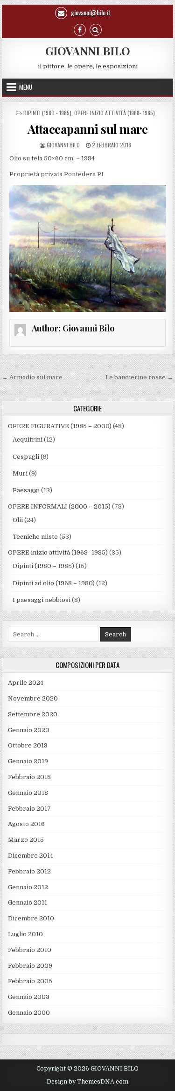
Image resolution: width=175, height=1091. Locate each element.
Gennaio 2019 (28, 761)
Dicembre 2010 (31, 918)
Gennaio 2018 (28, 792)
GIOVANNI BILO (87, 50)
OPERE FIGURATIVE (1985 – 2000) (60, 426)
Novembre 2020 (33, 698)
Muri (20, 473)
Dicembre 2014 (30, 855)
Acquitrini (27, 439)
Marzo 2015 (26, 839)
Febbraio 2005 (30, 981)
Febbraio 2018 (29, 777)
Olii (18, 519)
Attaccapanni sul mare (88, 129)
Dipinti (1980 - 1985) (47, 113)
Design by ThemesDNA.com (87, 1081)
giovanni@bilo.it (90, 12)
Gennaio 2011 (27, 902)
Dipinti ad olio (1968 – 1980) (54, 583)
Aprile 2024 (25, 682)
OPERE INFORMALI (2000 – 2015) (59, 506)
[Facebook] (80, 29)
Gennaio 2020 (28, 730)
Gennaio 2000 (29, 1012)
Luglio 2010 (25, 934)
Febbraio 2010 (29, 949)
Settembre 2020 (32, 714)
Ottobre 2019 (28, 745)
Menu (25, 87)
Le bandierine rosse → (139, 377)
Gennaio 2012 (28, 887)
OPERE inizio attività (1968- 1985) (114, 113)
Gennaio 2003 (28, 996)
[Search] (96, 29)
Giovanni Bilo (63, 145)
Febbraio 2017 (29, 808)
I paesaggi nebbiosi (41, 599)
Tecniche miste (35, 536)
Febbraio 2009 (30, 965)
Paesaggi (26, 490)
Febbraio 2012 (29, 871)
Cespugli (26, 456)
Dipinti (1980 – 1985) (43, 565)
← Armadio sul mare (32, 377)
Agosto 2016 (26, 823)
